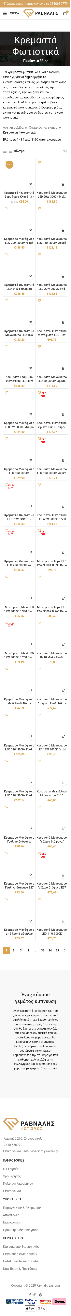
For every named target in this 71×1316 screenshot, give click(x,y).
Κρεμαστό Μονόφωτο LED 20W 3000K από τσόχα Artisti (52, 289)
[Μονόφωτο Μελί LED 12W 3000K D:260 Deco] (19, 635)
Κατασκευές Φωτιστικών (21, 1247)
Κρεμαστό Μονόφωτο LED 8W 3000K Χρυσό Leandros (52, 381)
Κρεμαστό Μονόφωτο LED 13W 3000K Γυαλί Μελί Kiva (19, 749)
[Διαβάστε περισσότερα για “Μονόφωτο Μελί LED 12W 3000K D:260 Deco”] (31, 644)
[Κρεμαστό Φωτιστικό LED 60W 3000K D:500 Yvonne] (52, 497)
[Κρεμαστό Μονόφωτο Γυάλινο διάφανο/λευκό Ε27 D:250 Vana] (52, 819)
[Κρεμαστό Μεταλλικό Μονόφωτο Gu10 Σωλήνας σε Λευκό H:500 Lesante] (52, 773)
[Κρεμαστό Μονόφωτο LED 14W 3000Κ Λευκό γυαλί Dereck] (52, 220)
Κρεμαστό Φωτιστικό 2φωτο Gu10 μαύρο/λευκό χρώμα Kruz (52, 427)
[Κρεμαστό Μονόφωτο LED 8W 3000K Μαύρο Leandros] (19, 405)
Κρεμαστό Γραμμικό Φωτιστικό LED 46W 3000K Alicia (19, 381)
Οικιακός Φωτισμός (43, 127)
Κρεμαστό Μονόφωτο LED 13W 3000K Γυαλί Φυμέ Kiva (52, 749)
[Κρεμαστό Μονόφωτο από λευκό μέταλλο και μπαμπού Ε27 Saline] (19, 911)
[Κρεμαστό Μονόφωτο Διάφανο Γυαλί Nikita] (52, 681)
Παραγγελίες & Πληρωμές (22, 1208)
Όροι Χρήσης (12, 1176)
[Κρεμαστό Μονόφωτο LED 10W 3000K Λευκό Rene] (52, 451)
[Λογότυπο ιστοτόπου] (41, 13)
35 (57, 950)
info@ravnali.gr (48, 1151)
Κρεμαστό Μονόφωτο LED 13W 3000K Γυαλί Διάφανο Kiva (19, 795)
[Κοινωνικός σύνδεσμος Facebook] (30, 1295)
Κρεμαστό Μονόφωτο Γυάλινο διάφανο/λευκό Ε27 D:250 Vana (52, 841)
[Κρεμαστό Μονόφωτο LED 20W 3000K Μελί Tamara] (52, 174)
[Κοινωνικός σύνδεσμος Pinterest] (40, 1295)
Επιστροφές (12, 1222)
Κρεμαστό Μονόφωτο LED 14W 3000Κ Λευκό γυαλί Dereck (52, 243)
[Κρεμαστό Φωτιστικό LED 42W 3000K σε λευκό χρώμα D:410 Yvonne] (19, 543)
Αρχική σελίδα (13, 127)
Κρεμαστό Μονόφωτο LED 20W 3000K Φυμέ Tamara (19, 243)
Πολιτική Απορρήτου (18, 1183)
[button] (7, 162)
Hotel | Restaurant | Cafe (20, 1261)
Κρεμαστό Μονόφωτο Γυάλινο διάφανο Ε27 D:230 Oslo (52, 887)
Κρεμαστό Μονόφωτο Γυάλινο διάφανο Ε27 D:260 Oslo (19, 887)
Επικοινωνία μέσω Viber (20, 1151)
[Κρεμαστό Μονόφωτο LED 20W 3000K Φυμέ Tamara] (19, 220)
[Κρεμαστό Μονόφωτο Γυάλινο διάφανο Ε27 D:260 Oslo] (19, 865)
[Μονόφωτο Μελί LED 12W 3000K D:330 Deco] (19, 589)
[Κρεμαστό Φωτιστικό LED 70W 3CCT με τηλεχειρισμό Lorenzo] (19, 497)
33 (42, 950)
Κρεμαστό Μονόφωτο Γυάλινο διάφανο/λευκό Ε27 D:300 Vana (19, 841)
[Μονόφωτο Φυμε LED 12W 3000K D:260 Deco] (52, 589)
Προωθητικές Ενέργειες (20, 1230)
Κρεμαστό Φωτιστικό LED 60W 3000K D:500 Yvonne (52, 519)
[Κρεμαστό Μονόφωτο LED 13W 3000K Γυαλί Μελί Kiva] (19, 727)
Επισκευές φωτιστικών (20, 1254)
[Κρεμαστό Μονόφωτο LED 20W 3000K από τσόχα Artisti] (52, 266)
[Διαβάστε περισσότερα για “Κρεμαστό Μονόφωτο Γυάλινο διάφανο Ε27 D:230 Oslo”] (63, 875)
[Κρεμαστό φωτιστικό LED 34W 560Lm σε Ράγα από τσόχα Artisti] (19, 266)
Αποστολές (11, 1215)
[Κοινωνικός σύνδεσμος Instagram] (35, 1295)
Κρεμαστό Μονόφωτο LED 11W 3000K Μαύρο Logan (52, 933)
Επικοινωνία (12, 1191)
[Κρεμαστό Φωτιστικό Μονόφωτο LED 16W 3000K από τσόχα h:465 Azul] (19, 312)
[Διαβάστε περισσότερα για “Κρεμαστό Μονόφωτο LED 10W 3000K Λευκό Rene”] (63, 460)
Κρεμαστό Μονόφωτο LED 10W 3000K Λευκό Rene (52, 473)
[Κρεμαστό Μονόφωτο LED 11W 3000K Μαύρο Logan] (52, 911)
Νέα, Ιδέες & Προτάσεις (20, 1269)
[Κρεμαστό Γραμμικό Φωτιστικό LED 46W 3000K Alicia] (19, 358)
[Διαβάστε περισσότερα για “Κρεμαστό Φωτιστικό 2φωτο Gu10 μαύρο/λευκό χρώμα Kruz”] (63, 414)
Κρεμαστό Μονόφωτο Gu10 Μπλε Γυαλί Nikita (52, 657)
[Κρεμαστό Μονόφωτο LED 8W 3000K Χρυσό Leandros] (52, 358)
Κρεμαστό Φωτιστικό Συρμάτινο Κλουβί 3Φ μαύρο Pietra (19, 196)
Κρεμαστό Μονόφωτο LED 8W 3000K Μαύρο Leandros (19, 427)
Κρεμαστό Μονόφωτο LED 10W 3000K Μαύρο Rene (19, 473)
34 (50, 950)
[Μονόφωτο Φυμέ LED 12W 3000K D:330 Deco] (52, 543)
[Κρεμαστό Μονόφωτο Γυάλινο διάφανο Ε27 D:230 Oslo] (52, 865)
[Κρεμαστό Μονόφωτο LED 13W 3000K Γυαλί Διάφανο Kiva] (19, 773)
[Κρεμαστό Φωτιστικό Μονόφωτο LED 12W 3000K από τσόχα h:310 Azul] (52, 312)
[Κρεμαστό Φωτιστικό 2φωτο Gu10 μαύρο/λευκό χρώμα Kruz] (52, 405)
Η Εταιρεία (11, 1169)
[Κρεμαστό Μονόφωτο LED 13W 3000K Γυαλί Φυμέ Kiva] (52, 727)
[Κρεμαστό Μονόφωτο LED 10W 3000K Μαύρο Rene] (19, 451)
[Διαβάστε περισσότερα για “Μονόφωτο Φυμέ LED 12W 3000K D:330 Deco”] (63, 552)
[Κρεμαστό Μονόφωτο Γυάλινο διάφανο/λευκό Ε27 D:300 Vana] (19, 819)
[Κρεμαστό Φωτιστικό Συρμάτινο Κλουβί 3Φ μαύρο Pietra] (19, 174)
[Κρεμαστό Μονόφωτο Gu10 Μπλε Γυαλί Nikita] (52, 635)
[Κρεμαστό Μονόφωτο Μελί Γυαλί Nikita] (19, 681)
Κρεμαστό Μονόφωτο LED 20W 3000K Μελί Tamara (52, 196)
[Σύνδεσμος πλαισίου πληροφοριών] (36, 3)
